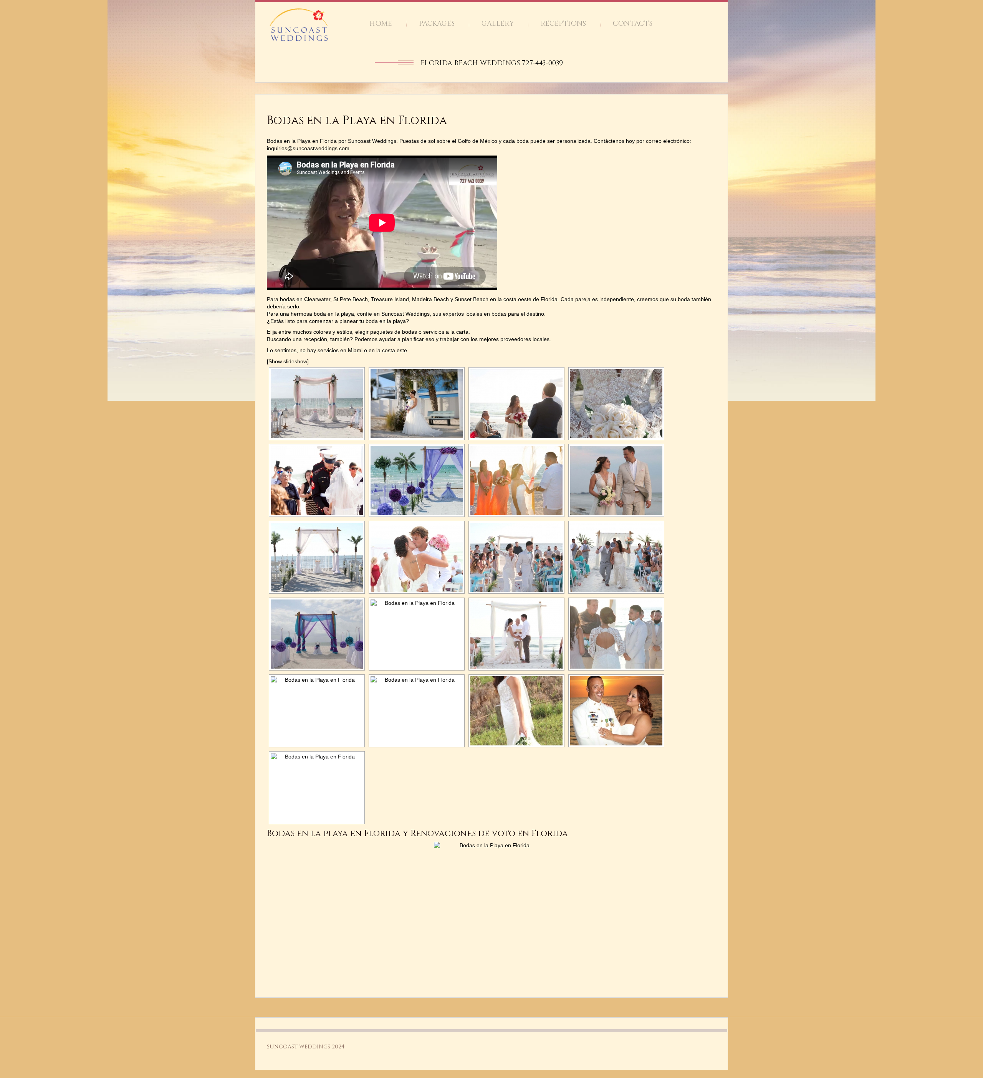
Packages (437, 23)
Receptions (563, 23)
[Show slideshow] (288, 361)
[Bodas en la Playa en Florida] (317, 403)
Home (380, 23)
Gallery (498, 23)
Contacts (632, 23)
